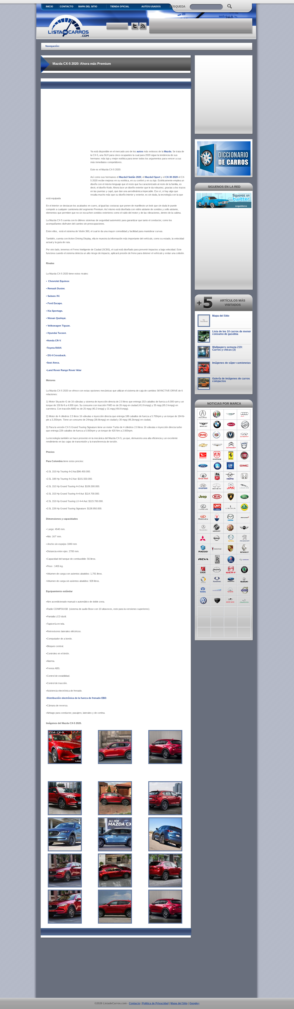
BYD (203, 435)
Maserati (217, 517)
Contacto (66, 6)
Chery (244, 435)
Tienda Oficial (119, 6)
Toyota (231, 590)
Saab (231, 559)
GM (231, 466)
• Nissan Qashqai (55, 318)
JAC (231, 486)
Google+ (194, 1003)
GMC (244, 466)
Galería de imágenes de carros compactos (231, 380)
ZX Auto (244, 600)
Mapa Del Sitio (87, 6)
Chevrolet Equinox (58, 281)
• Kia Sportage (54, 311)
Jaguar (244, 486)
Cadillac (217, 435)
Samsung (244, 559)
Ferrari (231, 455)
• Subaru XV (52, 296)
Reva (203, 559)
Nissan (217, 538)
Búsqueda (177, 6)
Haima (231, 476)
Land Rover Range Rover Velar (64, 370)
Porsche (231, 548)
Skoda (244, 569)
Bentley (203, 424)
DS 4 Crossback (56, 355)
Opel (231, 538)
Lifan (217, 507)
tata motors (203, 590)
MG (231, 528)
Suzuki (244, 579)
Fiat (244, 455)
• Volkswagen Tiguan (58, 325)
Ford (203, 466)
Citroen (231, 445)
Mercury (217, 528)
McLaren (244, 517)
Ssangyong (217, 579)
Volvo (244, 590)
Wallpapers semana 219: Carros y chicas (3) (227, 348)
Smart (203, 579)
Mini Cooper (244, 528)
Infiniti (217, 486)
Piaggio (203, 548)
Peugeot (244, 538)
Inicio (49, 6)
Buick (244, 424)
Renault (244, 548)
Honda (244, 476)
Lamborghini (231, 497)
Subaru (231, 579)
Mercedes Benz (203, 528)
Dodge (217, 455)
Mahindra (203, 517)
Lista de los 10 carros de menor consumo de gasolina (231, 333)
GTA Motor (217, 476)
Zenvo (217, 600)
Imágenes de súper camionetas (231, 362)
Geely (217, 466)
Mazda (231, 517)
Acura (203, 414)
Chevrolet (203, 445)
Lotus (244, 507)
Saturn (203, 569)
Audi (244, 414)
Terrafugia (217, 590)
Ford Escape (55, 303)
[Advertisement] (201, 25)
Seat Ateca (53, 362)
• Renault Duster (55, 288)
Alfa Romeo (217, 414)
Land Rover (244, 497)
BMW (217, 424)
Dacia (244, 445)
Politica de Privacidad (155, 1003)
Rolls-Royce (217, 559)
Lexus (203, 507)
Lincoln (231, 507)
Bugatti (231, 424)
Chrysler (217, 445)
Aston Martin (231, 414)
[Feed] (143, 27)
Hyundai (203, 486)
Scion (217, 569)
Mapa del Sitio (220, 315)
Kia (217, 497)
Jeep (203, 497)
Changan (231, 435)
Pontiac (217, 548)
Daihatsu (203, 455)
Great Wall (203, 476)
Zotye (231, 600)
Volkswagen (203, 600)
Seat (231, 569)
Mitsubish (203, 538)
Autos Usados (151, 6)
